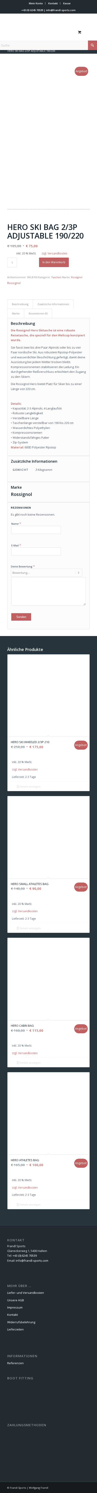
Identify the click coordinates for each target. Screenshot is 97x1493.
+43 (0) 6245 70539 (32, 10)
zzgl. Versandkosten (54, 253)
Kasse (67, 3)
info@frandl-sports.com (61, 10)
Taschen (56, 277)
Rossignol (76, 277)
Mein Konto (36, 3)
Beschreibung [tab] (20, 304)
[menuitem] (36, 3)
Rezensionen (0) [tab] (38, 313)
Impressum (15, 1307)
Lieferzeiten (15, 1329)
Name (16, 524)
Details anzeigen (30, 786)
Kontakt (53, 3)
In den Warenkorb (53, 262)
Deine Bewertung (23, 566)
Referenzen (15, 1363)
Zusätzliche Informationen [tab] (53, 304)
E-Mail (16, 545)
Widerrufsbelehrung (21, 1322)
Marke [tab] (16, 313)
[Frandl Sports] (40, 32)
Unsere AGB (15, 1300)
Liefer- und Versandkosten (25, 1293)
